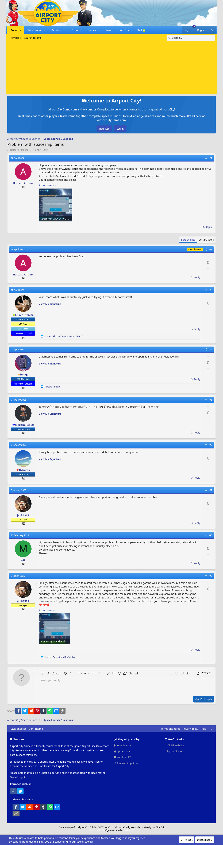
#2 (210, 249)
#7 (210, 490)
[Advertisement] (111, 67)
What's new (34, 30)
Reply (208, 227)
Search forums (32, 37)
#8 (210, 535)
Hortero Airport (19, 149)
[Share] (206, 158)
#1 (210, 158)
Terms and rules (170, 728)
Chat (141, 30)
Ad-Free (125, 30)
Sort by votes (206, 239)
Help (203, 728)
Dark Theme (36, 728)
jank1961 (23, 515)
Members (56, 30)
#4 (210, 349)
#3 (210, 289)
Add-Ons (123, 827)
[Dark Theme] (212, 30)
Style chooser (18, 728)
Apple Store (123, 751)
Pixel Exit (160, 827)
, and (63, 336)
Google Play (124, 745)
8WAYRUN (129, 830)
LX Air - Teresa (24, 315)
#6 (210, 444)
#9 (210, 575)
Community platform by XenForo (88, 827)
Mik (23, 560)
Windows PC (123, 757)
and (59, 657)
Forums (16, 30)
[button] (44, 30)
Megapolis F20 (24, 425)
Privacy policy (190, 728)
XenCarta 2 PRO (97, 830)
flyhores (24, 470)
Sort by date (188, 239)
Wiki (108, 30)
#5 (210, 399)
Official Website (174, 745)
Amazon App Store (127, 763)
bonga (24, 374)
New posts (15, 37)
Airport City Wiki (174, 751)
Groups (76, 30)
